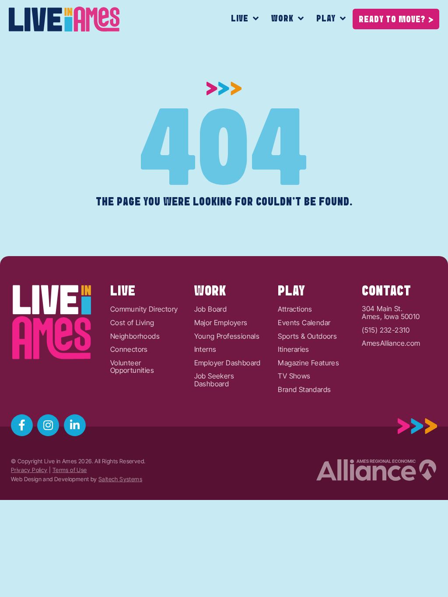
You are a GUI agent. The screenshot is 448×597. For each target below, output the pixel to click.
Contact (386, 291)
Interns (205, 350)
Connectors (129, 350)
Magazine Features (308, 363)
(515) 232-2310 (386, 330)
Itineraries (293, 350)
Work (282, 18)
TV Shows (294, 376)
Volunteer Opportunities (132, 367)
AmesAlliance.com (391, 343)
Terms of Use (69, 470)
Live (239, 18)
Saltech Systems (120, 479)
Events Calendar (304, 323)
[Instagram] (48, 425)
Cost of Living (132, 323)
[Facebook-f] (22, 425)
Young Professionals (227, 336)
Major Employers (221, 323)
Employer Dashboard (227, 363)
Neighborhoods (135, 336)
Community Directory (144, 309)
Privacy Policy (29, 470)
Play (326, 18)
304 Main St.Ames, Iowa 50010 (391, 312)
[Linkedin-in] (75, 425)
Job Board (210, 309)
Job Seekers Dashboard (214, 380)
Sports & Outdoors (307, 336)
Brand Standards (304, 390)
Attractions (295, 309)
